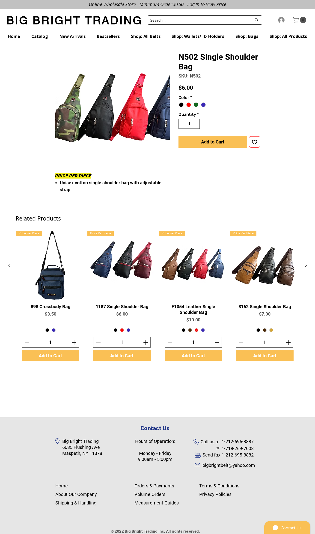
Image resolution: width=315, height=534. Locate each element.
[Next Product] (306, 265)
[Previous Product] (9, 265)
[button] (300, 20)
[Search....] (256, 20)
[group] (157, 299)
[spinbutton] (189, 123)
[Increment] (195, 123)
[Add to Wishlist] (254, 142)
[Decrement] (182, 123)
